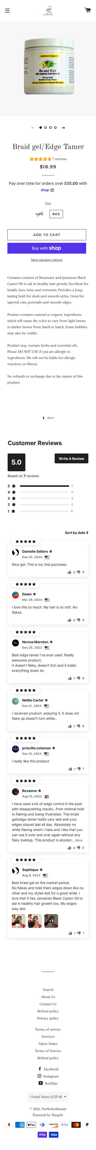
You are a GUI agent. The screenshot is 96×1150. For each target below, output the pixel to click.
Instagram (50, 1076)
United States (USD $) (46, 1096)
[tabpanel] (48, 68)
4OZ (40, 214)
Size (48, 203)
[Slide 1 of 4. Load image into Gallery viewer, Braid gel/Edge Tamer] (40, 127)
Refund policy (48, 1011)
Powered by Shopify (48, 1115)
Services (48, 1036)
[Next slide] (63, 127)
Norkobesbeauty (54, 1109)
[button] (48, 159)
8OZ (56, 214)
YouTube (51, 1083)
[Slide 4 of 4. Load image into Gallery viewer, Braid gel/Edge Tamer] (55, 127)
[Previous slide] (32, 127)
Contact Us (48, 1004)
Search (48, 989)
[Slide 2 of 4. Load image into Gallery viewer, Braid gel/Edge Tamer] (45, 127)
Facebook (50, 1069)
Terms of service (48, 1029)
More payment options (47, 260)
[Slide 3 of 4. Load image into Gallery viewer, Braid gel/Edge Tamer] (50, 127)
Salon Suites (48, 1043)
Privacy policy (48, 1018)
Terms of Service (48, 1051)
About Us (48, 997)
